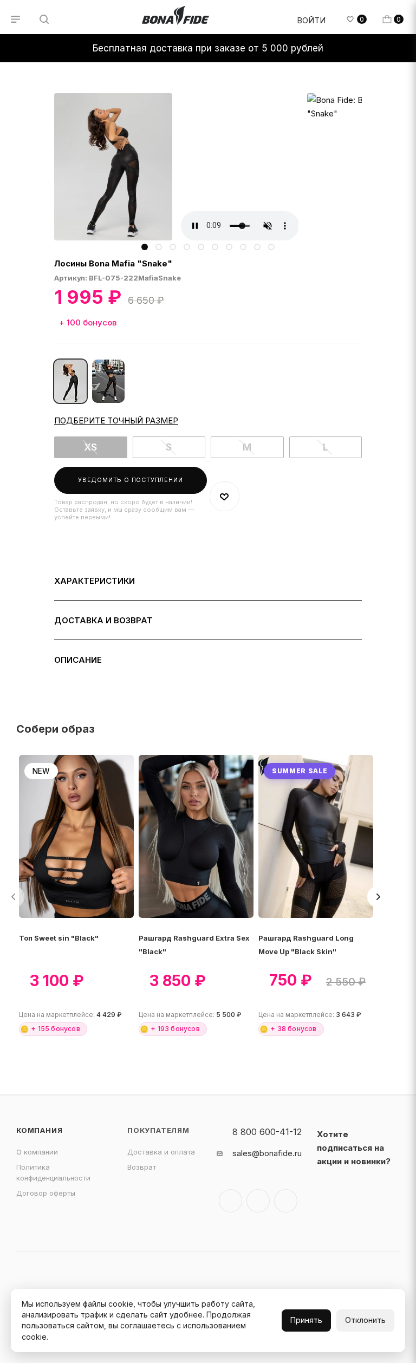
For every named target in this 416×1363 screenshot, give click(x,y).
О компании (37, 1151)
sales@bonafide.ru (267, 1153)
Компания (39, 1130)
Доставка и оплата (161, 1151)
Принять (306, 1320)
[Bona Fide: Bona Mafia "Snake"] (113, 166)
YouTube (285, 1200)
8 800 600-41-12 (267, 1131)
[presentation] (378, 897)
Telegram (258, 1200)
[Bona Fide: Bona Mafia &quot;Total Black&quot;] (108, 381)
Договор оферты (45, 1193)
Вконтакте (230, 1200)
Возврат (141, 1167)
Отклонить (365, 1320)
